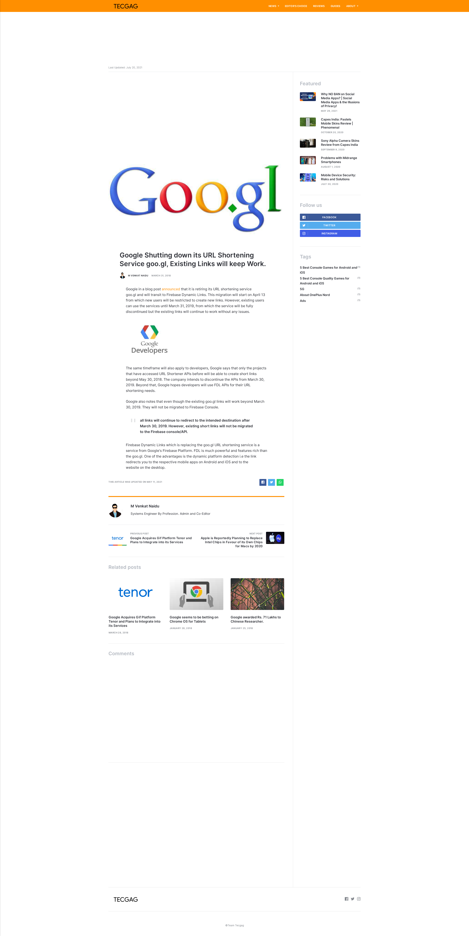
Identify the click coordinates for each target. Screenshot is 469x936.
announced (171, 289)
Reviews (319, 6)
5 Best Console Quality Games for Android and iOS (324, 281)
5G (302, 289)
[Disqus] (196, 708)
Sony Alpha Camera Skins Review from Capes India (340, 143)
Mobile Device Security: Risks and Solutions (338, 177)
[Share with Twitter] (271, 482)
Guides (335, 6)
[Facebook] (346, 899)
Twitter (329, 225)
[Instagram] (359, 899)
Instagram (329, 233)
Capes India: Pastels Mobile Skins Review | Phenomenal (337, 123)
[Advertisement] (110, 25)
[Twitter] (352, 899)
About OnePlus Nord (315, 295)
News (272, 6)
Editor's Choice (296, 6)
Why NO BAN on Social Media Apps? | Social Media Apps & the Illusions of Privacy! (340, 100)
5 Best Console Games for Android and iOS (328, 270)
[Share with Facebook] (262, 482)
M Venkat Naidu (138, 275)
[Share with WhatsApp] (280, 482)
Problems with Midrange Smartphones (339, 160)
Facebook (329, 217)
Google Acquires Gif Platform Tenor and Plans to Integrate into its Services (134, 621)
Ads (303, 301)
